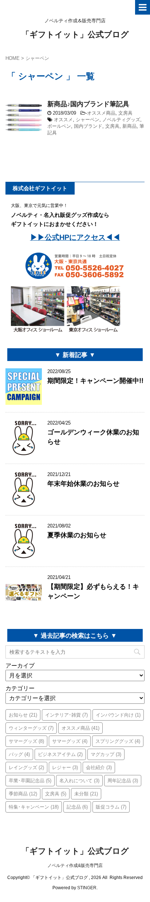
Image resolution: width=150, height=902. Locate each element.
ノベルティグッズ (121, 119)
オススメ (63, 119)
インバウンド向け (118, 715)
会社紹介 (99, 767)
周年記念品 (122, 781)
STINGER (86, 887)
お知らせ (23, 715)
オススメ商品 (101, 113)
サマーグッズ (26, 741)
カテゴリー (20, 688)
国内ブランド (88, 126)
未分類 (86, 794)
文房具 (125, 113)
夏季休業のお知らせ (76, 535)
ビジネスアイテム (60, 754)
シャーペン (87, 119)
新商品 (129, 126)
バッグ (19, 754)
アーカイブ (20, 666)
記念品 (77, 807)
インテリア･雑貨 (66, 715)
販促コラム (111, 807)
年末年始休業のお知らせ (83, 483)
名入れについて (79, 781)
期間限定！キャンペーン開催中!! (95, 380)
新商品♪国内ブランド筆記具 (88, 104)
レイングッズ (26, 767)
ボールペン (59, 126)
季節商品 (23, 794)
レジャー (65, 767)
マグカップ (106, 754)
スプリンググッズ (117, 741)
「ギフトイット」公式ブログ (75, 34)
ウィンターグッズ (31, 728)
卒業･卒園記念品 (30, 781)
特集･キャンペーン (34, 807)
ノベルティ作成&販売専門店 (75, 865)
